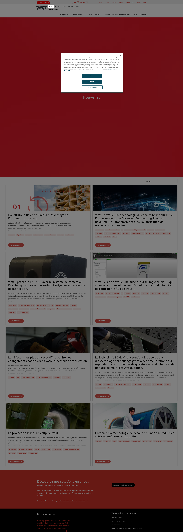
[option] (38, 6)
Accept (92, 76)
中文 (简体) (71, 6)
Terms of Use (67, 70)
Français (51, 6)
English (38, 6)
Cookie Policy (111, 69)
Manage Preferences (92, 87)
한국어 (77, 6)
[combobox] (51, 6)
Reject (92, 81)
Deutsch (44, 6)
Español (57, 6)
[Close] (120, 55)
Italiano (64, 6)
